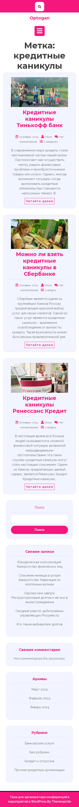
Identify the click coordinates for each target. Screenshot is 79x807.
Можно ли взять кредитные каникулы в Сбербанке (39, 264)
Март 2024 (40, 689)
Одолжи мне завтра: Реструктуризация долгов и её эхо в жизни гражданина (39, 597)
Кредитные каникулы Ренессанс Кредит (40, 404)
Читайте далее (39, 201)
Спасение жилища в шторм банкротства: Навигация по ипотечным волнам (40, 580)
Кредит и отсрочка (39, 761)
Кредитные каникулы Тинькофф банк (40, 119)
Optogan (40, 18)
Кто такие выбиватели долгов (40, 624)
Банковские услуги (39, 743)
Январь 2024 (39, 707)
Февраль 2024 (39, 698)
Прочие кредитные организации (39, 770)
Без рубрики (39, 752)
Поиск (39, 507)
